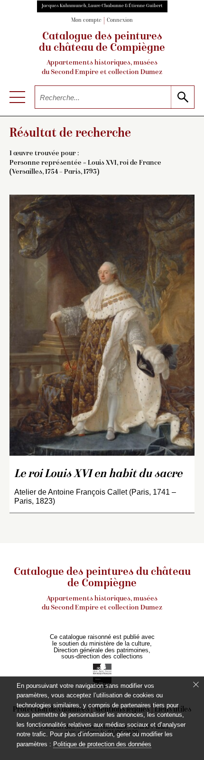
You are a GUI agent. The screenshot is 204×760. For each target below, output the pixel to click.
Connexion (120, 21)
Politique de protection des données (102, 744)
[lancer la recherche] (182, 97)
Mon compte (86, 21)
